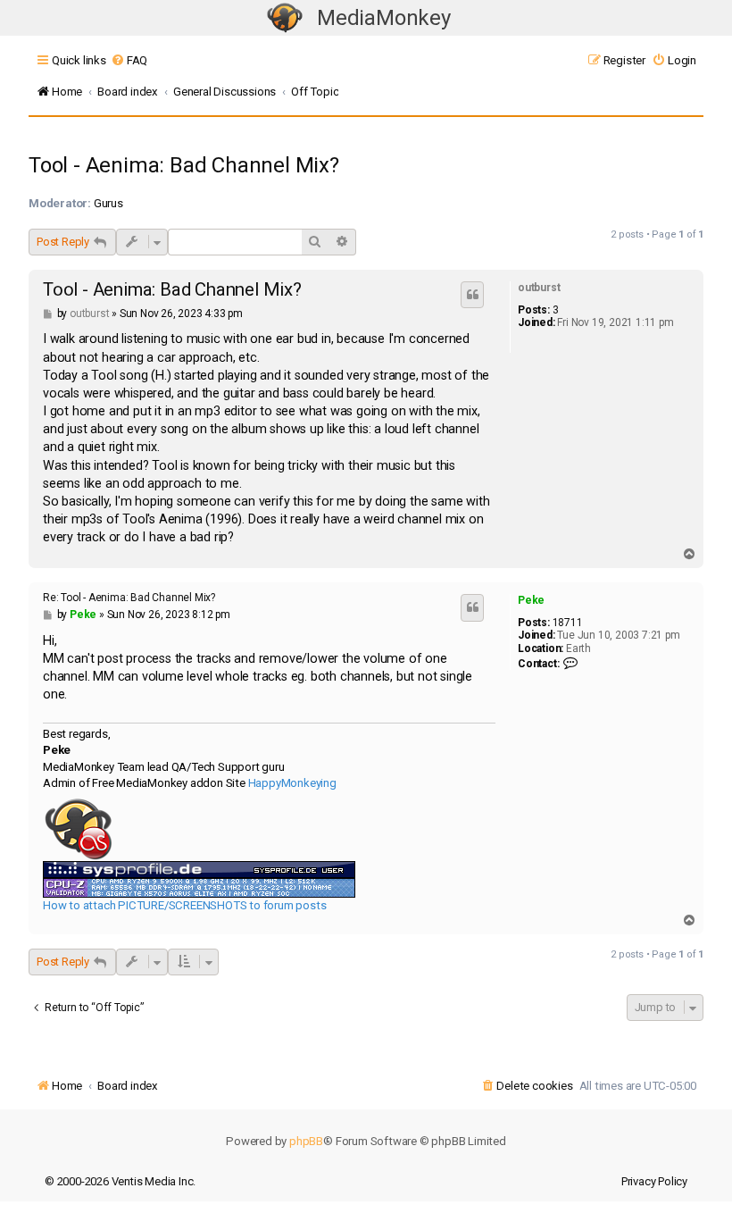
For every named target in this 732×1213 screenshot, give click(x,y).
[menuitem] (129, 60)
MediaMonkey (384, 17)
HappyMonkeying (292, 783)
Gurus (108, 203)
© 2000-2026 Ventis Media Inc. (120, 1181)
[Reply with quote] (472, 294)
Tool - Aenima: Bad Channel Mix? (184, 165)
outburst (539, 287)
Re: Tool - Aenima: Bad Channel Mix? (129, 597)
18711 (568, 622)
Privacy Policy (654, 1181)
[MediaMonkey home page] (285, 18)
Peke (531, 600)
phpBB (306, 1141)
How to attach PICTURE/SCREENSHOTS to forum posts (184, 905)
